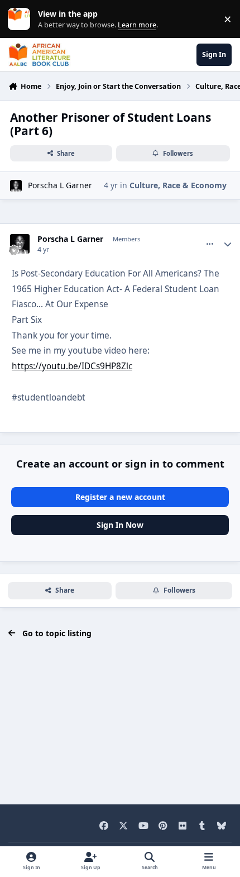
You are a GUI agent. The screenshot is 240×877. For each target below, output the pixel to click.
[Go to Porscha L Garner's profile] (16, 186)
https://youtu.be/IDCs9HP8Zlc (72, 366)
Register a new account (120, 497)
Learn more (21, 19)
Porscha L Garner (60, 185)
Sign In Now (120, 524)
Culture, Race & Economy (178, 185)
